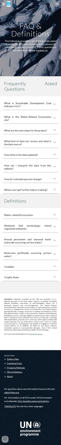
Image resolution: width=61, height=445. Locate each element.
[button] (3, 4)
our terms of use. (36, 334)
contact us (42, 50)
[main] (30, 38)
